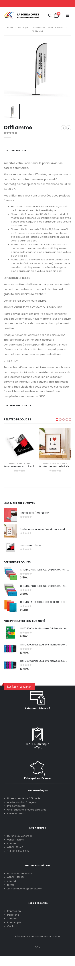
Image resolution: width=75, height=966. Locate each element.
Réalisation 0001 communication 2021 (37, 936)
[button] (57, 419)
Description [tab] (18, 150)
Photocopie (14, 922)
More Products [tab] (20, 405)
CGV (37, 947)
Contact (12, 926)
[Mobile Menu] (67, 15)
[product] (20, 444)
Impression (14, 463)
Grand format (50, 463)
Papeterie (13, 915)
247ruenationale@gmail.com (24, 888)
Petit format (25, 463)
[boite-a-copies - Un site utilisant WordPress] (22, 15)
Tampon (12, 918)
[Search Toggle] (50, 15)
